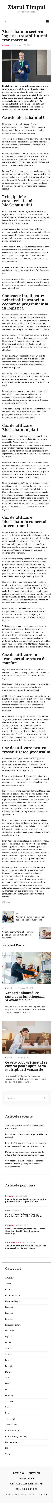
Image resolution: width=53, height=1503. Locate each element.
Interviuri (9, 1354)
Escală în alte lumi (13, 1324)
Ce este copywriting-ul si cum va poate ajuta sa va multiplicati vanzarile (26, 1066)
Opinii (7, 1383)
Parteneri (34, 1473)
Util (6, 1448)
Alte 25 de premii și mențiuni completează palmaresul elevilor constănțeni (25, 1246)
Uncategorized (11, 1442)
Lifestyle (9, 1366)
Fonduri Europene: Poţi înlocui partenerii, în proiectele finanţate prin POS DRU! (25, 1200)
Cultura (8, 1289)
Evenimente (10, 1330)
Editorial (9, 1319)
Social (8, 1407)
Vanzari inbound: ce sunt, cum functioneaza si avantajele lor (25, 996)
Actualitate (9, 1277)
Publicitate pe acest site (20, 1494)
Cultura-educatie (13, 1242)
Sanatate (9, 1401)
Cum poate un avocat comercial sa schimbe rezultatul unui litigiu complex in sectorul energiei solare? (24, 1163)
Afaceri (6, 45)
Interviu (8, 1348)
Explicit (8, 1336)
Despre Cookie (27, 1478)
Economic (9, 1196)
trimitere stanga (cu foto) (16, 1436)
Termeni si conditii (27, 1489)
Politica (8, 1389)
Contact (42, 1494)
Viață (7, 1454)
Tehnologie (10, 1418)
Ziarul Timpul (27, 7)
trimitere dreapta (12, 1430)
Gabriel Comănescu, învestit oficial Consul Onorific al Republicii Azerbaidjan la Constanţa (25, 1231)
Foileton (9, 1342)
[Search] (45, 1098)
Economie (9, 1313)
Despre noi (19, 1473)
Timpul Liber (11, 1424)
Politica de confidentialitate (26, 1483)
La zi (7, 1210)
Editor (8, 902)
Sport (7, 1413)
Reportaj (9, 1395)
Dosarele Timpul (12, 1301)
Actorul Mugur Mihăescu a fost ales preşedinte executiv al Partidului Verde (24, 1215)
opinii (7, 1377)
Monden (9, 1372)
